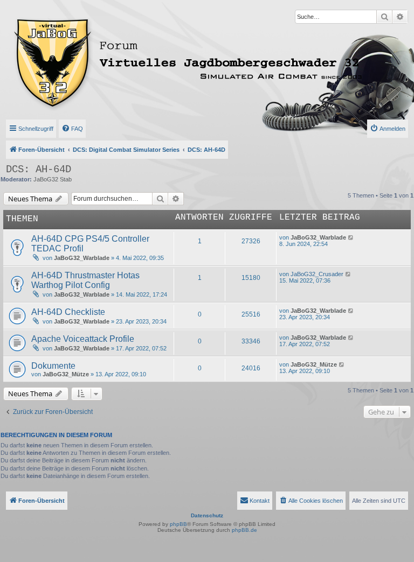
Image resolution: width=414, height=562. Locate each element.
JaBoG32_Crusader (317, 274)
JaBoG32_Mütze (66, 374)
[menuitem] (72, 128)
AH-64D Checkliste (68, 312)
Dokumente (53, 365)
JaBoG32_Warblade (81, 258)
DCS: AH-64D (38, 169)
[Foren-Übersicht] (141, 61)
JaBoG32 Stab (52, 179)
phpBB (178, 524)
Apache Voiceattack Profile (82, 338)
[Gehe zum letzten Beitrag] (351, 237)
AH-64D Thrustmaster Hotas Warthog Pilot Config (85, 280)
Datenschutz (207, 515)
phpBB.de (244, 530)
